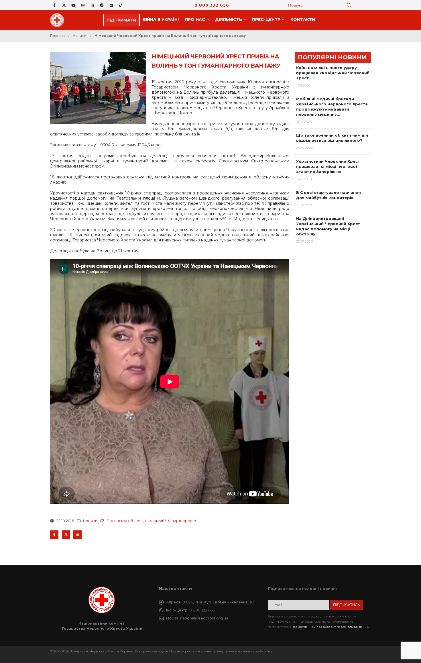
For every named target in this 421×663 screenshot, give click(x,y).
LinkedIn (77, 534)
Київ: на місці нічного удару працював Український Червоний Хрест (332, 72)
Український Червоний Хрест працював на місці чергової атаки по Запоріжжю (328, 166)
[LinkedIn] (92, 5)
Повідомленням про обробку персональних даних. (330, 627)
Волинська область (125, 521)
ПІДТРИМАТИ (121, 20)
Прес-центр (266, 19)
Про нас (195, 19)
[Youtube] (73, 5)
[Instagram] (83, 5)
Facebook (54, 534)
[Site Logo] (58, 20)
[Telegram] (102, 5)
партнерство (184, 521)
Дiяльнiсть (228, 19)
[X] (64, 5)
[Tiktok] (121, 5)
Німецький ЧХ (157, 521)
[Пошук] (349, 5)
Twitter (66, 534)
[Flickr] (111, 5)
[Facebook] (54, 5)
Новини (90, 521)
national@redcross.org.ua (204, 618)
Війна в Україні (161, 19)
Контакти (302, 19)
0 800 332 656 (211, 5)
